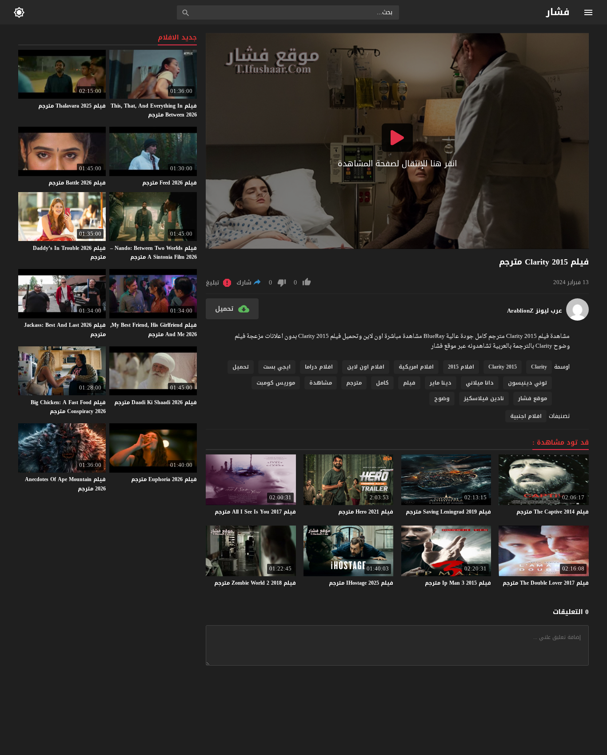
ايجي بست (277, 367)
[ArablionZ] (577, 318)
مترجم (354, 383)
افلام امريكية (416, 367)
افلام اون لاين (365, 367)
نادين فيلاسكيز (484, 398)
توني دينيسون (527, 383)
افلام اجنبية (526, 416)
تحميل (240, 367)
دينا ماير (440, 383)
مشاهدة (320, 383)
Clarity (539, 367)
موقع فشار (532, 398)
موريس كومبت (275, 383)
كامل (382, 383)
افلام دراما (319, 367)
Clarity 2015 (502, 367)
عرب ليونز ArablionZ (534, 310)
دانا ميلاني (480, 383)
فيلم (409, 383)
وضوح (442, 398)
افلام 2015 (461, 367)
